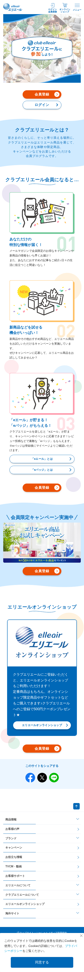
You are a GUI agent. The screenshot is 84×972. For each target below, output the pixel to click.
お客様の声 (12, 828)
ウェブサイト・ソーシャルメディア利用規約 (43, 932)
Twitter (42, 777)
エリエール (13, 7)
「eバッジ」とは (42, 469)
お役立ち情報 (13, 857)
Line (54, 777)
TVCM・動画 (13, 866)
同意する (42, 962)
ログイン (42, 105)
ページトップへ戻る (76, 806)
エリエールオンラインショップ (42, 725)
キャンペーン (13, 847)
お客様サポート (15, 875)
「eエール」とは (42, 458)
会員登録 (42, 94)
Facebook (30, 777)
